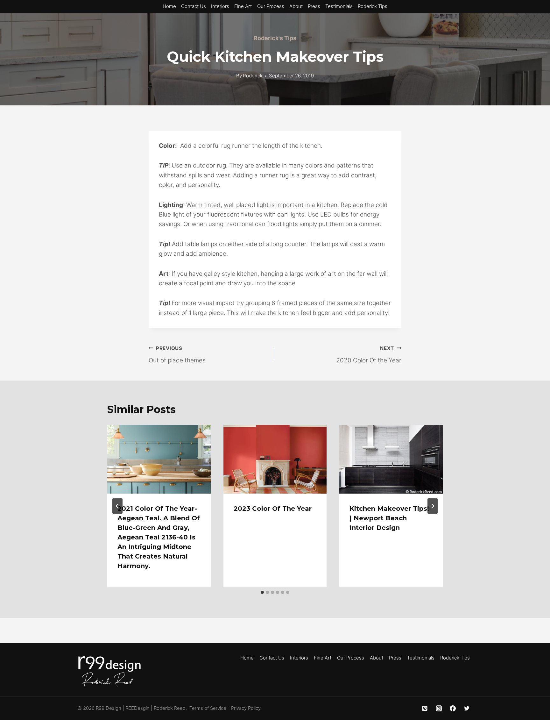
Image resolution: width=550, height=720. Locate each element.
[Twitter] (467, 708)
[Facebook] (453, 708)
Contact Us (193, 6)
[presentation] (159, 459)
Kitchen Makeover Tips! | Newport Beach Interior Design (389, 518)
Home (169, 6)
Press (314, 6)
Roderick (253, 76)
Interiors (220, 6)
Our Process (270, 6)
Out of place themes (177, 354)
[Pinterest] (425, 708)
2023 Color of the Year (273, 508)
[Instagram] (439, 708)
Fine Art (243, 6)
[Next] (432, 506)
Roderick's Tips (275, 38)
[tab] (262, 592)
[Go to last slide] (117, 506)
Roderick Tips (372, 6)
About (296, 6)
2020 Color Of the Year (368, 354)
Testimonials (339, 6)
